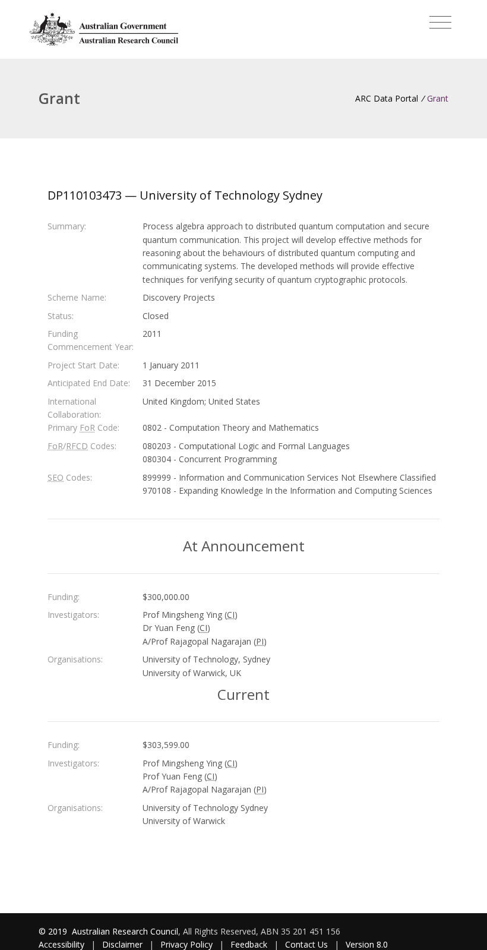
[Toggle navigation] (440, 22)
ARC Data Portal (386, 98)
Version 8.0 (367, 944)
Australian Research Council (125, 931)
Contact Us (306, 944)
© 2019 (54, 931)
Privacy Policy (186, 944)
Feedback (248, 944)
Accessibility (61, 944)
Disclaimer (122, 944)
